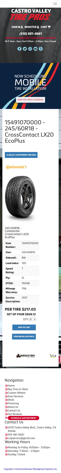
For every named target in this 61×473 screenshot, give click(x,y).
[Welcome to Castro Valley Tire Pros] (30, 14)
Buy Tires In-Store (18, 389)
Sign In (16, 27)
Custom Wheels (16, 392)
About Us (13, 406)
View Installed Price (24, 336)
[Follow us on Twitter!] (25, 48)
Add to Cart (24, 327)
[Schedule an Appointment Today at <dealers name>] (23, 418)
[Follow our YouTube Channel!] (35, 48)
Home (11, 385)
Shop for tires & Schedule (30, 100)
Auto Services (15, 396)
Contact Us (14, 410)
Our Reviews (15, 414)
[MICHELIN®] (49, 355)
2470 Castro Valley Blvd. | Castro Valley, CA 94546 (30, 38)
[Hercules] (16, 355)
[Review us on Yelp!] (41, 48)
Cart (44, 27)
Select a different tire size (22, 155)
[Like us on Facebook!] (19, 48)
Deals (11, 399)
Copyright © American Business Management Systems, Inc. (30, 469)
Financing (13, 403)
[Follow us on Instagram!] (30, 48)
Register (31, 27)
